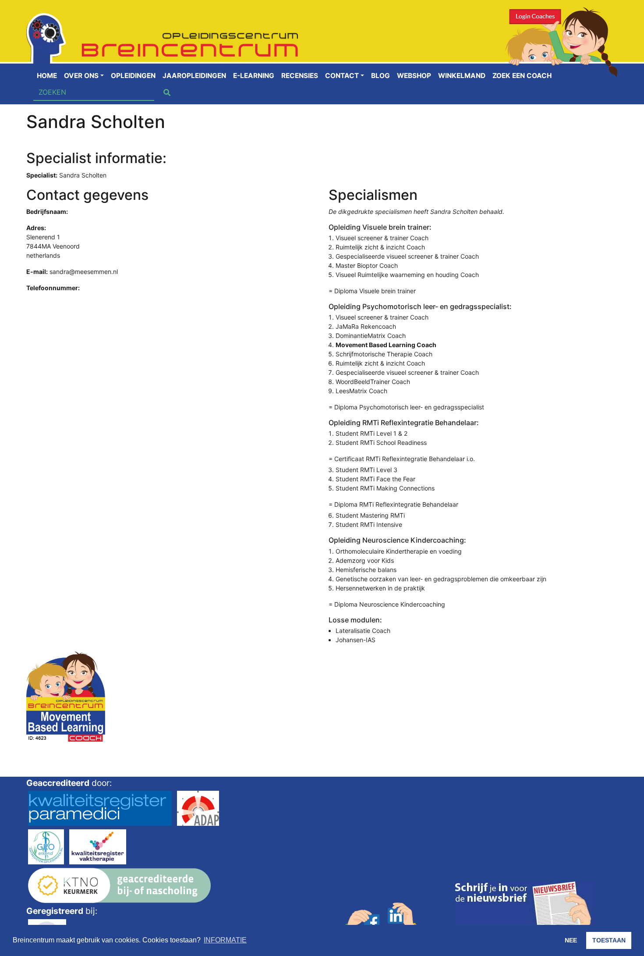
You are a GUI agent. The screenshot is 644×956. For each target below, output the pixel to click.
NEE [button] (571, 940)
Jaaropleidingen (194, 75)
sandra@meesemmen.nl (84, 271)
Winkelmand (461, 75)
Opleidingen (133, 75)
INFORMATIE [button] (225, 940)
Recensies (299, 75)
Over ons (81, 75)
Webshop (414, 75)
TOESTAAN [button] (609, 940)
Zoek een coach (522, 75)
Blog (380, 75)
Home (47, 75)
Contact (342, 75)
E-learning (253, 75)
